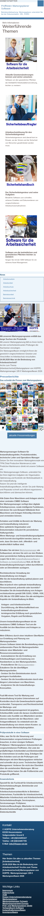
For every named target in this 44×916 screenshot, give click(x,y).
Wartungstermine (26, 665)
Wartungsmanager (28, 550)
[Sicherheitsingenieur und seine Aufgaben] (21, 127)
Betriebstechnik (9, 298)
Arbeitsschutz (8, 287)
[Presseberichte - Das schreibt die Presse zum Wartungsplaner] (22, 430)
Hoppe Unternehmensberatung (16, 897)
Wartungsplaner (9, 899)
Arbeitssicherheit (9, 291)
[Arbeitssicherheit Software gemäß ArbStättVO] (21, 70)
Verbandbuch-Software (13, 908)
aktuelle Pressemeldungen (22, 435)
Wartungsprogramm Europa (15, 904)
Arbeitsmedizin (9, 279)
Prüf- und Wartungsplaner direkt (17, 906)
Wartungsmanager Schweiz (15, 901)
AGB (4, 895)
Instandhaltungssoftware (14, 910)
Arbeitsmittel (8, 283)
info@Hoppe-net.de (18, 844)
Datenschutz (8, 893)
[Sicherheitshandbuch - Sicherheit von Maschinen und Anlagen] (21, 187)
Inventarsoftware (10, 912)
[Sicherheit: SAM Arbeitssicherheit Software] (21, 247)
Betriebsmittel (8, 294)
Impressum (7, 890)
